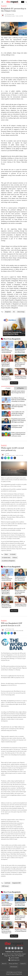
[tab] (7, 388)
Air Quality (12, 554)
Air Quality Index (6, 557)
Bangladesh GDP (16, 883)
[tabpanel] (14, 413)
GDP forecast (5, 886)
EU (14, 312)
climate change (20, 312)
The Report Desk (10, 14)
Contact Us (23, 963)
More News (14, 383)
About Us (4, 963)
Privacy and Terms (13, 963)
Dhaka (6, 554)
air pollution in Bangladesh (8, 561)
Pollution (15, 557)
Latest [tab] (8, 388)
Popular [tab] (21, 388)
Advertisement (13, 967)
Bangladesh (4, 6)
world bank (7, 883)
